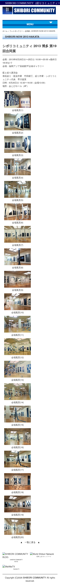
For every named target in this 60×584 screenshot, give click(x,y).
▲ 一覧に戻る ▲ (30, 542)
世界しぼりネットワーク (43, 556)
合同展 (27, 31)
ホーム (5, 31)
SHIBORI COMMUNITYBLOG (16, 560)
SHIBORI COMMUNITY (34, 577)
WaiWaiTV (16, 569)
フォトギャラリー (16, 31)
